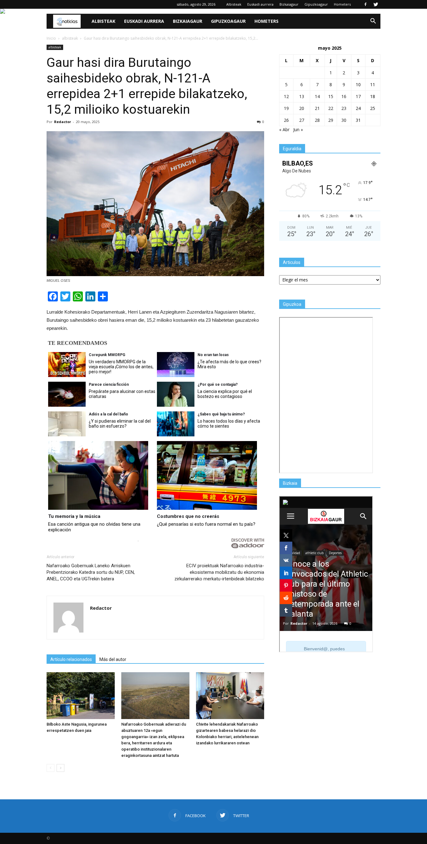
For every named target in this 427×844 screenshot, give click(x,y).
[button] (372, 21)
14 (317, 96)
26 (286, 120)
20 (301, 108)
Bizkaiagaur (289, 4)
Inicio (51, 38)
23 (343, 108)
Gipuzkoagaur (316, 4)
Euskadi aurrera (260, 4)
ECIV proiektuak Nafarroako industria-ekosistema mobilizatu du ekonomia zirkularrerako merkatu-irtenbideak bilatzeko (219, 572)
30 (343, 120)
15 (330, 96)
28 (317, 120)
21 (317, 108)
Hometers (342, 4)
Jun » (298, 129)
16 (343, 96)
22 (330, 108)
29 (330, 120)
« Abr (284, 129)
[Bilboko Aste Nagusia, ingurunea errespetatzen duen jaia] (81, 695)
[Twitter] (375, 4)
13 (301, 96)
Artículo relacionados (71, 659)
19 (286, 108)
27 (301, 120)
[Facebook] (365, 4)
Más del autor (112, 659)
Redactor (62, 121)
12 (286, 96)
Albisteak (233, 4)
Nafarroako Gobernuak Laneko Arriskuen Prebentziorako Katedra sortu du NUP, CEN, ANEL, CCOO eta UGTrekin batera (91, 572)
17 (358, 96)
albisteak (54, 47)
